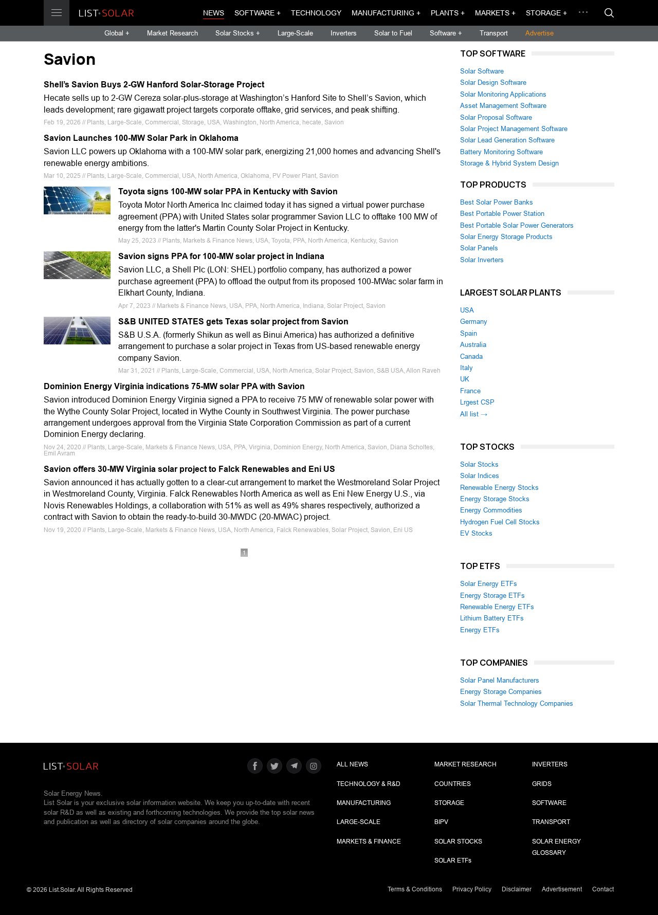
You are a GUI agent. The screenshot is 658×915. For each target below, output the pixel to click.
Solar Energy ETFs (488, 584)
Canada (471, 356)
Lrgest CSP (477, 402)
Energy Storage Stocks (494, 499)
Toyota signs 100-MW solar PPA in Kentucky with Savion (228, 191)
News (213, 13)
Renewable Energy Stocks (499, 487)
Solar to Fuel (393, 33)
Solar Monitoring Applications (503, 94)
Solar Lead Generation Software (507, 140)
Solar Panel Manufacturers (499, 680)
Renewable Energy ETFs (497, 607)
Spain (468, 333)
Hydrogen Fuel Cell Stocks (500, 522)
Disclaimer (517, 889)
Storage (449, 803)
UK (464, 379)
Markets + (495, 13)
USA (467, 310)
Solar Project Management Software (514, 129)
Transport (494, 33)
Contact (603, 889)
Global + (117, 33)
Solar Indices (479, 476)
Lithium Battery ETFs (492, 618)
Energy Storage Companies (501, 692)
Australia (473, 345)
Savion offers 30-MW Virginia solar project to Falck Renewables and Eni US (189, 469)
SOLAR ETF (452, 860)
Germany (473, 321)
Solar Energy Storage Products (506, 237)
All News (352, 764)
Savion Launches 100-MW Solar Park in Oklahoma (141, 138)
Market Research (172, 33)
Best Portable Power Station (502, 213)
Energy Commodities (491, 510)
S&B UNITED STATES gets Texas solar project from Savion (233, 321)
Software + (257, 13)
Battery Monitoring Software (501, 152)
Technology (316, 13)
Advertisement (562, 889)
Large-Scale (295, 33)
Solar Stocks (479, 464)
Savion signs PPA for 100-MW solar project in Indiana (221, 256)
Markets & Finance (369, 841)
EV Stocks (476, 533)
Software (549, 803)
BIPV (441, 822)
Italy (466, 368)
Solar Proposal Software (496, 117)
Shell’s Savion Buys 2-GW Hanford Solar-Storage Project (154, 84)
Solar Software (482, 71)
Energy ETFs (480, 630)
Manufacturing (364, 803)
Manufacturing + (386, 13)
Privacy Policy (471, 889)
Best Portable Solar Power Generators (517, 225)
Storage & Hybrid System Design (509, 163)
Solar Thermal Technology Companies (516, 703)
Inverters (344, 33)
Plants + (448, 13)
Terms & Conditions (415, 889)
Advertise (539, 33)
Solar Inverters (482, 260)
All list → (473, 414)
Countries (452, 784)
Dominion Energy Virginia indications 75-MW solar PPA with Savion (174, 386)
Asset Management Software (503, 105)
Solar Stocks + (237, 33)
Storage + (546, 13)
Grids (542, 784)
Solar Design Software (493, 82)
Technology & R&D (368, 784)
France (470, 391)
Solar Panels (479, 248)
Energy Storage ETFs (492, 595)
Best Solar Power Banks (496, 202)
